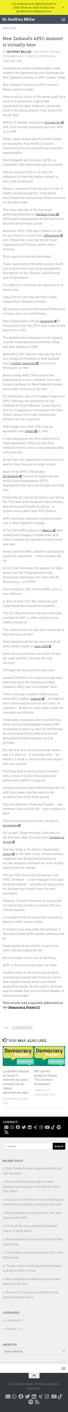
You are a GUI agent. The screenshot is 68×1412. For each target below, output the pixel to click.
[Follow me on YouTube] (47, 1127)
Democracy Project (22, 1007)
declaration (11, 476)
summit (36, 698)
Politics (10, 28)
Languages (13, 1320)
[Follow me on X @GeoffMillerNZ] (24, 1127)
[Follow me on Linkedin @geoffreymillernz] (29, 1127)
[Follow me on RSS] (6, 1132)
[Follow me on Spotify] (58, 1127)
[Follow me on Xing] (35, 1127)
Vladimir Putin (46, 214)
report (7, 854)
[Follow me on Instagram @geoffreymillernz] (41, 1127)
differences (52, 235)
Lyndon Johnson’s (23, 363)
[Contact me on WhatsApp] (12, 1127)
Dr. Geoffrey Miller (18, 19)
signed (29, 431)
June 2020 (41, 646)
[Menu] (63, 19)
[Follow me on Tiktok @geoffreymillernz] (53, 1127)
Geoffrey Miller (19, 51)
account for (53, 122)
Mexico (47, 530)
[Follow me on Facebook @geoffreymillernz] (18, 1127)
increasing (10, 825)
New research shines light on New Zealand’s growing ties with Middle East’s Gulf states (31, 1186)
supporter (47, 321)
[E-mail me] (6, 1127)
